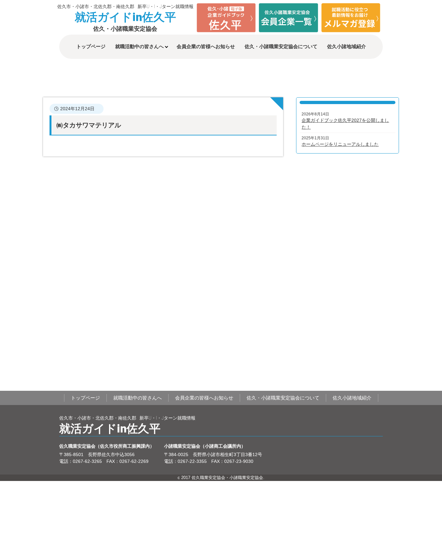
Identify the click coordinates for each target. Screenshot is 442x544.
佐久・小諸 (281, 46)
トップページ (90, 46)
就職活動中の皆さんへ (139, 46)
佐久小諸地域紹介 (346, 46)
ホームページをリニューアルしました (340, 144)
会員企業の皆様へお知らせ (206, 46)
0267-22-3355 (192, 461)
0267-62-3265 (87, 461)
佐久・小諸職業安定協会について (283, 397)
